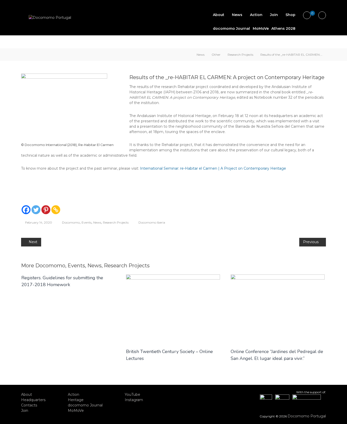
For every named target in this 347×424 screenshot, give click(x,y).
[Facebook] (26, 209)
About (218, 14)
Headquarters (33, 400)
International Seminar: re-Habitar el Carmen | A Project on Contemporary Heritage (213, 168)
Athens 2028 (283, 28)
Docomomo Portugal (307, 416)
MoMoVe (261, 28)
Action (256, 14)
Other (216, 54)
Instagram (134, 400)
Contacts (29, 405)
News (237, 14)
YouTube (132, 394)
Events (86, 222)
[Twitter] (35, 209)
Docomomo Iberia (151, 222)
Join (274, 14)
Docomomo (71, 222)
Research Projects (240, 54)
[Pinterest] (45, 209)
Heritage (76, 400)
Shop (290, 14)
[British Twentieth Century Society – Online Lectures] (173, 308)
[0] (307, 15)
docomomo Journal (231, 28)
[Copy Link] (55, 209)
